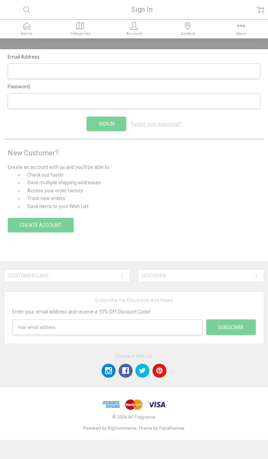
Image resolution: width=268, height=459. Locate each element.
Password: (19, 86)
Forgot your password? (156, 124)
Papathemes (171, 428)
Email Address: (24, 57)
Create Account (41, 225)
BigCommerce (122, 428)
